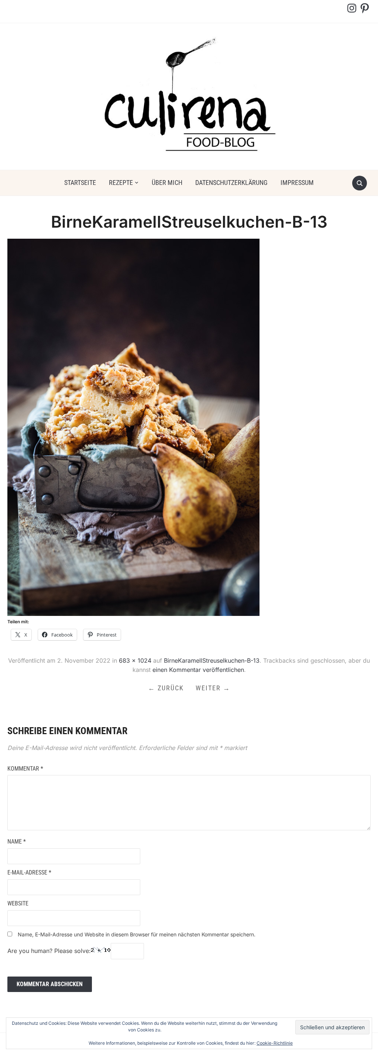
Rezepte (121, 182)
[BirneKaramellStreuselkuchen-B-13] (133, 427)
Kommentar (25, 768)
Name (16, 841)
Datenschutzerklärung (231, 182)
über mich (167, 182)
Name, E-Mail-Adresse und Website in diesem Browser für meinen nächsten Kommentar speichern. (136, 934)
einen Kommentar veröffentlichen (198, 669)
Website (17, 903)
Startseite (80, 182)
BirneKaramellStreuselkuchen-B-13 (212, 660)
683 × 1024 (135, 660)
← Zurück (166, 688)
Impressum (297, 182)
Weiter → (213, 688)
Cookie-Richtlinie (275, 1043)
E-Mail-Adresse (29, 872)
